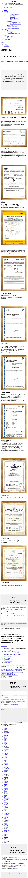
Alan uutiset (10, 36)
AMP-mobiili (19, 667)
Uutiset (5, 35)
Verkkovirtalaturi (11, 12)
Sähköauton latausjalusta (13, 28)
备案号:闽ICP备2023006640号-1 (9, 675)
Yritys (5, 29)
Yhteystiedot (7, 39)
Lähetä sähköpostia (5, 677)
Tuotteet (6, 11)
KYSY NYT (4, 646)
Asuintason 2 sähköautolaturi (8, 673)
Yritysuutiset (10, 38)
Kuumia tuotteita (5, 667)
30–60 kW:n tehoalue (15, 22)
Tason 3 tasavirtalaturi (9, 670)
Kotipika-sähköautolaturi (16, 672)
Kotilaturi (12, 17)
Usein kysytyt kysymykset (13, 33)
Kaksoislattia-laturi (14, 19)
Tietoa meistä (10, 31)
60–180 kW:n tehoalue (15, 24)
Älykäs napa (10, 25)
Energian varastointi (12, 26)
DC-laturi (9, 21)
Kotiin (5, 10)
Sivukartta (12, 667)
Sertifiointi (9, 32)
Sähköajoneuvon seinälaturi (7, 669)
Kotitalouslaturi (14, 15)
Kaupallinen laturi (14, 14)
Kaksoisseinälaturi (14, 18)
